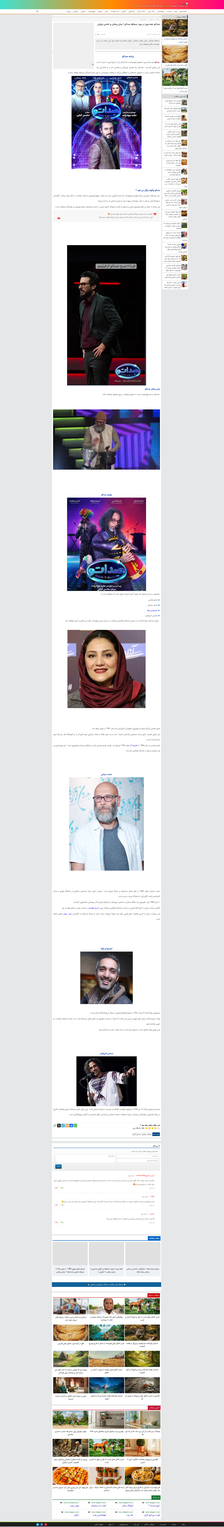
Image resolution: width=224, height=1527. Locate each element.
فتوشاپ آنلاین (98, 1524)
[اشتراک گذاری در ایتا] (67, 1125)
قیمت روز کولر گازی (152, 1515)
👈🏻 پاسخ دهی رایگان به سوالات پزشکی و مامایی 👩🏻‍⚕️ (107, 1284)
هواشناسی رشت (99, 1515)
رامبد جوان (67, 913)
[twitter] (37, 1524)
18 (98, 34)
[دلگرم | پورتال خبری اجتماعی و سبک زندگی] (185, 4)
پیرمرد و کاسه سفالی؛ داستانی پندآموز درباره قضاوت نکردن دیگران (70, 1461)
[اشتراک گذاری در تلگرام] (63, 1125)
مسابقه (149, 1134)
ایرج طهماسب (93, 908)
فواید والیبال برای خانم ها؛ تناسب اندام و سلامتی (70, 1433)
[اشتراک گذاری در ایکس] (59, 1125)
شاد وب (129, 1515)
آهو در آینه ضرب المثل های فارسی (176, 65)
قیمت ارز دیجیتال (98, 1505)
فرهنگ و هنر (127, 1505)
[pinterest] (45, 1524)
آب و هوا (111, 1524)
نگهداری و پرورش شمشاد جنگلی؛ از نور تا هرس (142, 1461)
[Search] (37, 11)
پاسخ (150, 1188)
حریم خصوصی (123, 1524)
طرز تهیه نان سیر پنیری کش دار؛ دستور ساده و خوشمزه (70, 1489)
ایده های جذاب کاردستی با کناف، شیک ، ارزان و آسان (106, 1489)
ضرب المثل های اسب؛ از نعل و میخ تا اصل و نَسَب (175, 90)
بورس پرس (74, 1505)
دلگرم (76, 1515)
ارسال (58, 1166)
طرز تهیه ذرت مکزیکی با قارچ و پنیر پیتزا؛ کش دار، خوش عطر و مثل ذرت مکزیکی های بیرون (142, 1489)
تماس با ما (163, 1524)
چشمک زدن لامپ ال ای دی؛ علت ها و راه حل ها (142, 1433)
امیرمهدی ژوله (152, 610)
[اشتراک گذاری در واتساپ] (75, 1125)
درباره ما (174, 1524)
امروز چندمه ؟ (154, 1505)
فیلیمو (144, 1134)
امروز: (186, 6)
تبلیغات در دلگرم (149, 1524)
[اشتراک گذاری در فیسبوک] (71, 1125)
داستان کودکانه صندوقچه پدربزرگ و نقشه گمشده (175, 40)
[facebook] (41, 1524)
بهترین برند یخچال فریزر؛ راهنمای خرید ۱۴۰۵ (107, 1431)
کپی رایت (136, 1524)
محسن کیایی (136, 1134)
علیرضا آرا (134, 745)
